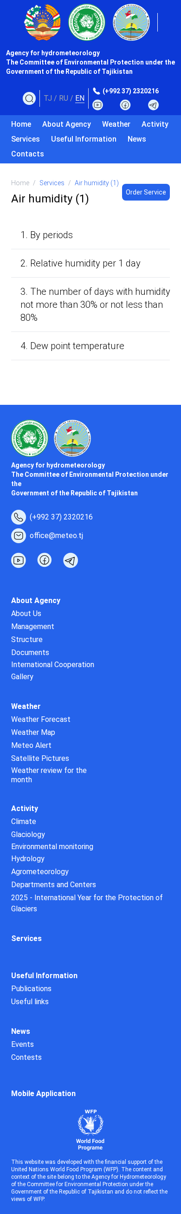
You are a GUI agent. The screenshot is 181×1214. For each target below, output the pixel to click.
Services (25, 139)
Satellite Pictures (40, 758)
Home (21, 124)
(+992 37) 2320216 (131, 91)
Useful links (30, 1001)
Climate (23, 821)
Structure (27, 639)
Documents (30, 652)
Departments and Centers (53, 884)
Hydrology (28, 858)
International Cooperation (52, 664)
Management (32, 626)
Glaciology (28, 834)
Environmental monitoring (52, 846)
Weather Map (33, 732)
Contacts (27, 153)
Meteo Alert (31, 745)
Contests (26, 1057)
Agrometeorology (40, 871)
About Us (26, 613)
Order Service (146, 192)
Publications (31, 988)
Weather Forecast (41, 719)
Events (22, 1044)
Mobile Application (43, 1093)
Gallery (22, 676)
